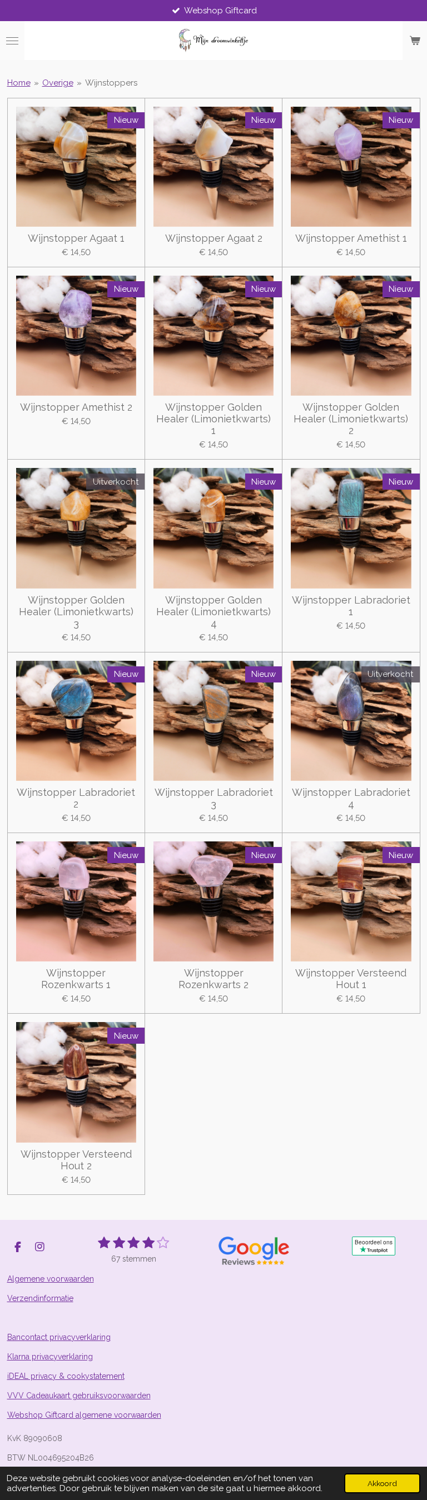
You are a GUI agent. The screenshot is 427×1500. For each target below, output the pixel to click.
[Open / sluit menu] (12, 40)
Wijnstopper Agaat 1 (76, 238)
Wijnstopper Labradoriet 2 (76, 798)
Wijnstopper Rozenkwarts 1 (76, 978)
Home (19, 83)
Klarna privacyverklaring (50, 1356)
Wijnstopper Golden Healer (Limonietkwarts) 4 (213, 611)
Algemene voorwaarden (50, 1278)
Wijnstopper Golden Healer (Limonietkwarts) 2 (351, 418)
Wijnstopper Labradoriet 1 (351, 605)
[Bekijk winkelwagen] (415, 40)
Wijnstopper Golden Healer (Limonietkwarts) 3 (76, 611)
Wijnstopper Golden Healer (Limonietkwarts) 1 (213, 418)
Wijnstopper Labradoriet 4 (351, 798)
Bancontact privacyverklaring (59, 1337)
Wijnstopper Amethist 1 (351, 238)
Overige (57, 83)
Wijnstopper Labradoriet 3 (214, 798)
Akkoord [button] (382, 1483)
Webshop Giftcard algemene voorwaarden (84, 1415)
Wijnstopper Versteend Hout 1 (350, 978)
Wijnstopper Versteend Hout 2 (76, 1160)
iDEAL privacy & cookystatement (66, 1376)
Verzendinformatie (40, 1298)
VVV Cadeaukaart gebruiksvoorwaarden (79, 1395)
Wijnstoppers (111, 83)
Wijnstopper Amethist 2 (76, 407)
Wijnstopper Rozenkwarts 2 (213, 978)
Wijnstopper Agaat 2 (213, 238)
